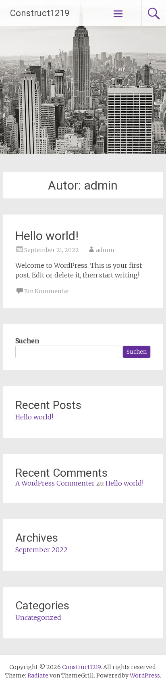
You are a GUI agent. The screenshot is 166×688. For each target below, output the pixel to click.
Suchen (27, 341)
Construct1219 (39, 13)
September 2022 (41, 550)
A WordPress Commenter (55, 483)
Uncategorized (38, 617)
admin (105, 250)
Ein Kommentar (47, 291)
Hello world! (47, 236)
